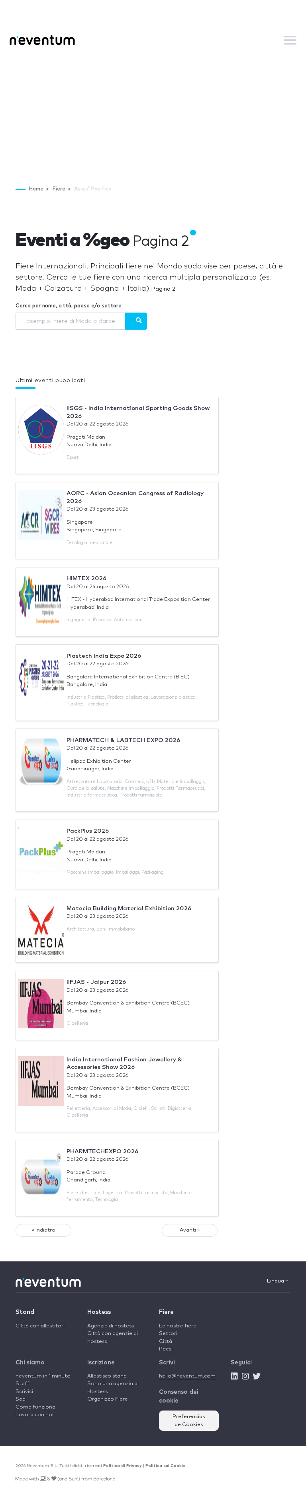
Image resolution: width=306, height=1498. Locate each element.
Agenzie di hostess (110, 1326)
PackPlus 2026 (88, 831)
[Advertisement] (153, 111)
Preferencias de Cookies (189, 1420)
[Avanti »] (136, 321)
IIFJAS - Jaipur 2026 (96, 982)
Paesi (166, 1349)
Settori (168, 1333)
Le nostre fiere (177, 1326)
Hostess (99, 1312)
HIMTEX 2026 (86, 578)
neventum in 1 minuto (43, 1376)
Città (165, 1341)
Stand (25, 1312)
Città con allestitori (40, 1326)
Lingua (276, 1281)
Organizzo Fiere (107, 1399)
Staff (22, 1383)
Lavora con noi (34, 1414)
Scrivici (24, 1391)
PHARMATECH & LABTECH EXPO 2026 (123, 740)
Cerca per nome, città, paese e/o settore (69, 306)
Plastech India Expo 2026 (104, 656)
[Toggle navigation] (290, 40)
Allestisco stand (107, 1376)
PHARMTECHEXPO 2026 (102, 1151)
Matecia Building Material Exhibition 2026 (129, 908)
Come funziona (35, 1407)
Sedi (21, 1399)
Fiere (166, 1312)
